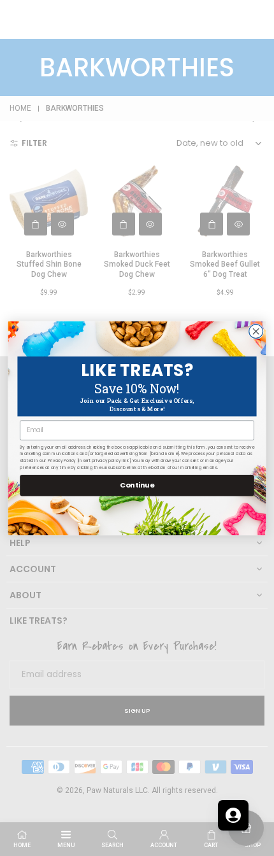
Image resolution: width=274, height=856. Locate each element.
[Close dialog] (256, 331)
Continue (137, 485)
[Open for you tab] (233, 815)
